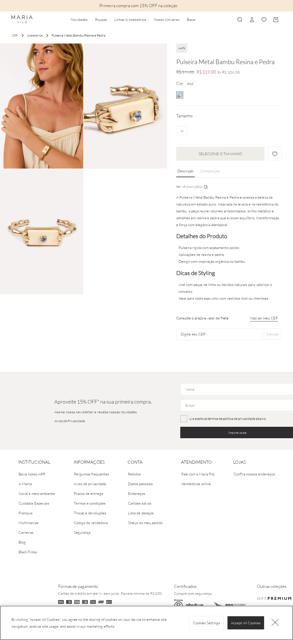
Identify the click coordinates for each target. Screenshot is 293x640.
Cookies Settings (206, 623)
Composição (210, 171)
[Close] (275, 623)
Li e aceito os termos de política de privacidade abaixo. (227, 418)
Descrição (185, 171)
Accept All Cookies (246, 623)
